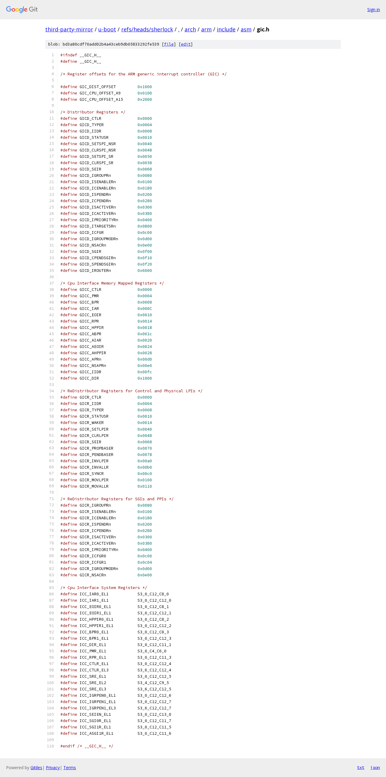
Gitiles (36, 767)
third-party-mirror (69, 29)
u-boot (107, 29)
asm (246, 29)
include (226, 29)
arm (206, 29)
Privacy (53, 767)
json (375, 767)
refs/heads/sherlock (147, 29)
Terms (69, 767)
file (169, 44)
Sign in (373, 9)
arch (190, 29)
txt (360, 767)
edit (186, 44)
